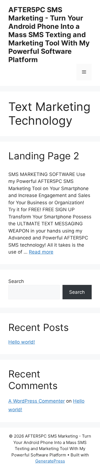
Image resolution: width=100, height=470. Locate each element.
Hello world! (21, 342)
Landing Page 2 (43, 156)
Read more (41, 252)
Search (16, 281)
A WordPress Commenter (36, 401)
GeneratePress (50, 461)
